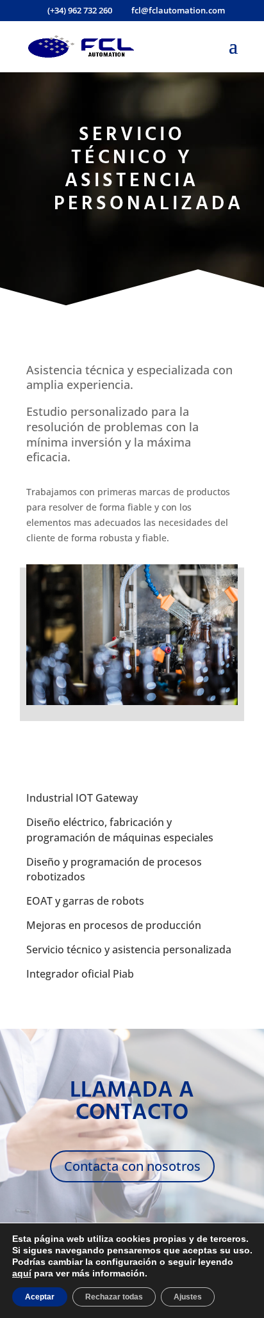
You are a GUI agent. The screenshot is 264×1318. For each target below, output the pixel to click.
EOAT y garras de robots (85, 901)
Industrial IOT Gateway (82, 798)
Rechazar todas (114, 1296)
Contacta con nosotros (132, 1166)
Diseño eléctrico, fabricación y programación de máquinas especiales (119, 830)
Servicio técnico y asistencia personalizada (128, 949)
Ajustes (188, 1296)
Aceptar (39, 1296)
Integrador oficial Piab (80, 974)
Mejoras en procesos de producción (113, 925)
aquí (21, 1273)
